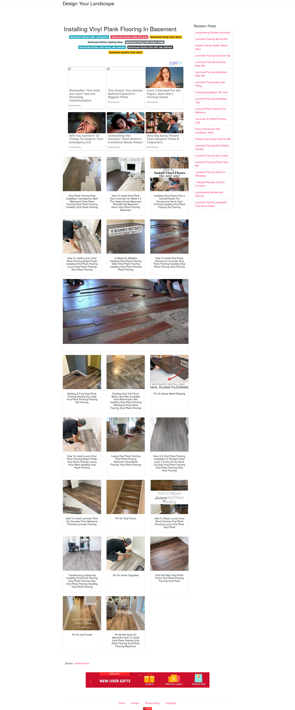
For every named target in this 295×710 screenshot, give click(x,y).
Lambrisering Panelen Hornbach (212, 32)
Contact (135, 703)
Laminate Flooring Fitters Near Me (211, 163)
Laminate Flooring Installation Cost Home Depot (211, 204)
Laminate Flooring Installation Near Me (211, 73)
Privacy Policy (152, 703)
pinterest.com (82, 663)
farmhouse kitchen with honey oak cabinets (102, 47)
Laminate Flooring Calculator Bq (212, 55)
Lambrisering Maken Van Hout (211, 92)
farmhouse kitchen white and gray (129, 37)
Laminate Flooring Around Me (211, 39)
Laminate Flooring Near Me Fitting (210, 83)
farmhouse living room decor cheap (145, 42)
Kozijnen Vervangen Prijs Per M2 (213, 139)
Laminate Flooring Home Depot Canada (212, 147)
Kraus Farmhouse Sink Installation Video (207, 130)
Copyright (171, 703)
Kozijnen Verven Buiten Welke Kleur (211, 47)
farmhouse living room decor (165, 37)
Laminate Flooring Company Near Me (210, 63)
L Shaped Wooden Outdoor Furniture (210, 183)
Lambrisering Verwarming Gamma (209, 193)
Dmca (122, 703)
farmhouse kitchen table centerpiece (89, 37)
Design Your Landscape (88, 3)
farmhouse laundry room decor (125, 52)
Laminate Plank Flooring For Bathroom (210, 110)
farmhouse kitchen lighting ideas (105, 42)
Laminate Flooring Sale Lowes (211, 155)
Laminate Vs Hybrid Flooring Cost (210, 120)
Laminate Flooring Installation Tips (211, 100)
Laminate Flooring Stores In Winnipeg (210, 173)
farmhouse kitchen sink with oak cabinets (150, 47)
